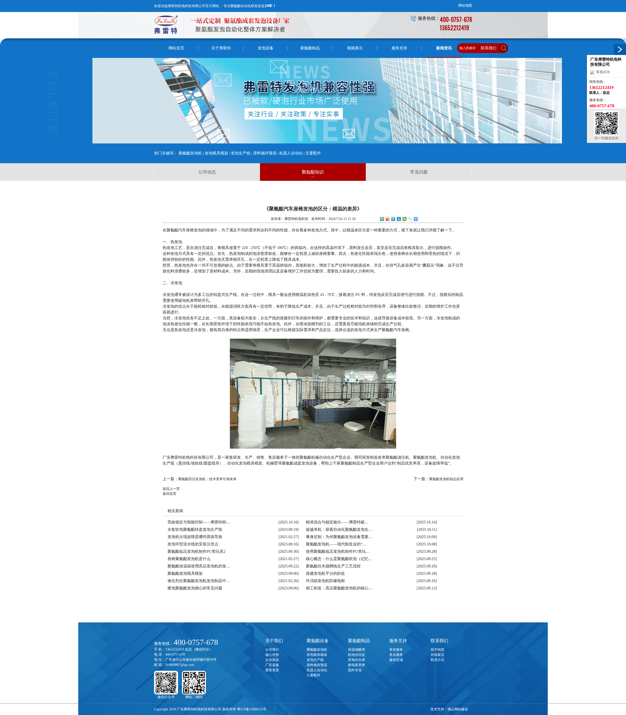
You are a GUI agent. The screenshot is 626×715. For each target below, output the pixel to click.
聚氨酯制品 (359, 640)
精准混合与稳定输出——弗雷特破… (337, 522)
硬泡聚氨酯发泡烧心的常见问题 (195, 588)
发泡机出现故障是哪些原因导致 (195, 537)
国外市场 (355, 670)
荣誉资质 (272, 670)
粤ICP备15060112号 (251, 709)
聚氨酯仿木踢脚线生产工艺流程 (333, 566)
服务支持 (398, 640)
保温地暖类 (356, 649)
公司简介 (272, 649)
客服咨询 (602, 72)
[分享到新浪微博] (388, 219)
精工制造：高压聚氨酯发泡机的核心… (339, 588)
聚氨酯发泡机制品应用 (446, 479)
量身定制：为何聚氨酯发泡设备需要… (339, 537)
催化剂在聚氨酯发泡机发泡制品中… (199, 581)
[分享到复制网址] (410, 219)
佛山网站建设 (457, 709)
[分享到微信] (404, 219)
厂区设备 (272, 665)
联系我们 (439, 640)
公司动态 (207, 172)
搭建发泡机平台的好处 (325, 573)
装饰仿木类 (356, 660)
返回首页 (169, 494)
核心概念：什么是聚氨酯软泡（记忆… (339, 559)
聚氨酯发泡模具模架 (185, 573)
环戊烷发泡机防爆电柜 (325, 581)
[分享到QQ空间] (382, 219)
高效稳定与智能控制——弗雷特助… (199, 522)
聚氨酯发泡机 (190, 153)
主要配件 (313, 153)
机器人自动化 (291, 153)
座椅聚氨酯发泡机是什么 (189, 559)
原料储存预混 (265, 153)
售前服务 (396, 649)
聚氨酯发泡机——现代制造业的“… (336, 544)
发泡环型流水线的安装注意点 (193, 544)
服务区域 (396, 660)
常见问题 (419, 172)
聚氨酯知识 (313, 172)
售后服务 (396, 655)
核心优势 (272, 655)
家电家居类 (356, 665)
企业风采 (272, 660)
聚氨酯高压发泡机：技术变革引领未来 (207, 479)
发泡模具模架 (216, 153)
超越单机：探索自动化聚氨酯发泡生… (339, 529)
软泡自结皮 (356, 655)
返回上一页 (171, 489)
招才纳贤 (437, 649)
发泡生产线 (240, 153)
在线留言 (437, 655)
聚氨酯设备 (318, 640)
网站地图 (465, 5)
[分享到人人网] (399, 219)
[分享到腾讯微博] (393, 219)
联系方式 (437, 660)
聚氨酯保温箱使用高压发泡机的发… (199, 566)
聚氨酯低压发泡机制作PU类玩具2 (196, 551)
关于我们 (274, 640)
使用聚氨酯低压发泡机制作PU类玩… (338, 551)
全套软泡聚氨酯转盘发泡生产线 (195, 529)
